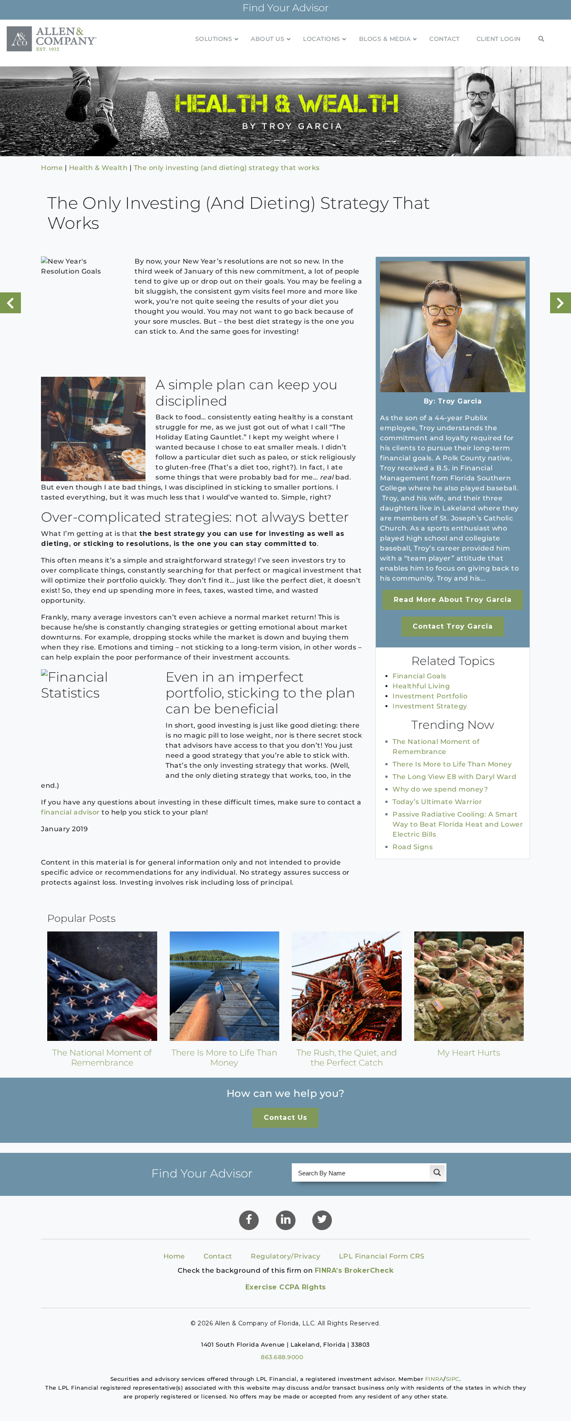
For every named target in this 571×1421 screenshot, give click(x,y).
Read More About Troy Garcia (453, 600)
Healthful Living (421, 686)
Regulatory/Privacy (285, 1256)
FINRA (434, 1378)
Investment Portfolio (430, 696)
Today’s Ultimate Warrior (437, 802)
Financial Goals (419, 676)
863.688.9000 (282, 1357)
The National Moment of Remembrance (102, 1058)
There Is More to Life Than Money (452, 764)
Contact (218, 1256)
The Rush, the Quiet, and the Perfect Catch (346, 1058)
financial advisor (70, 812)
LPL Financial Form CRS (382, 1256)
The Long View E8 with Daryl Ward (454, 777)
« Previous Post (10, 302)
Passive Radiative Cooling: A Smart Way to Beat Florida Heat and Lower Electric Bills (458, 824)
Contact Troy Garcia (453, 626)
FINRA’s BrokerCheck (354, 1270)
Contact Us (285, 1118)
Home (174, 1256)
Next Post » (560, 302)
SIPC (452, 1378)
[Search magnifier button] (437, 1172)
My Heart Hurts (468, 1053)
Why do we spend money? (440, 789)
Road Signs (413, 847)
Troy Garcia (460, 401)
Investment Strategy (430, 706)
